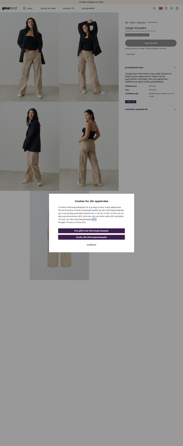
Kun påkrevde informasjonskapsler (91, 231)
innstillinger (91, 245)
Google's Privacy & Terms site (72, 222)
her (94, 219)
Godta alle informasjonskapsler (91, 237)
